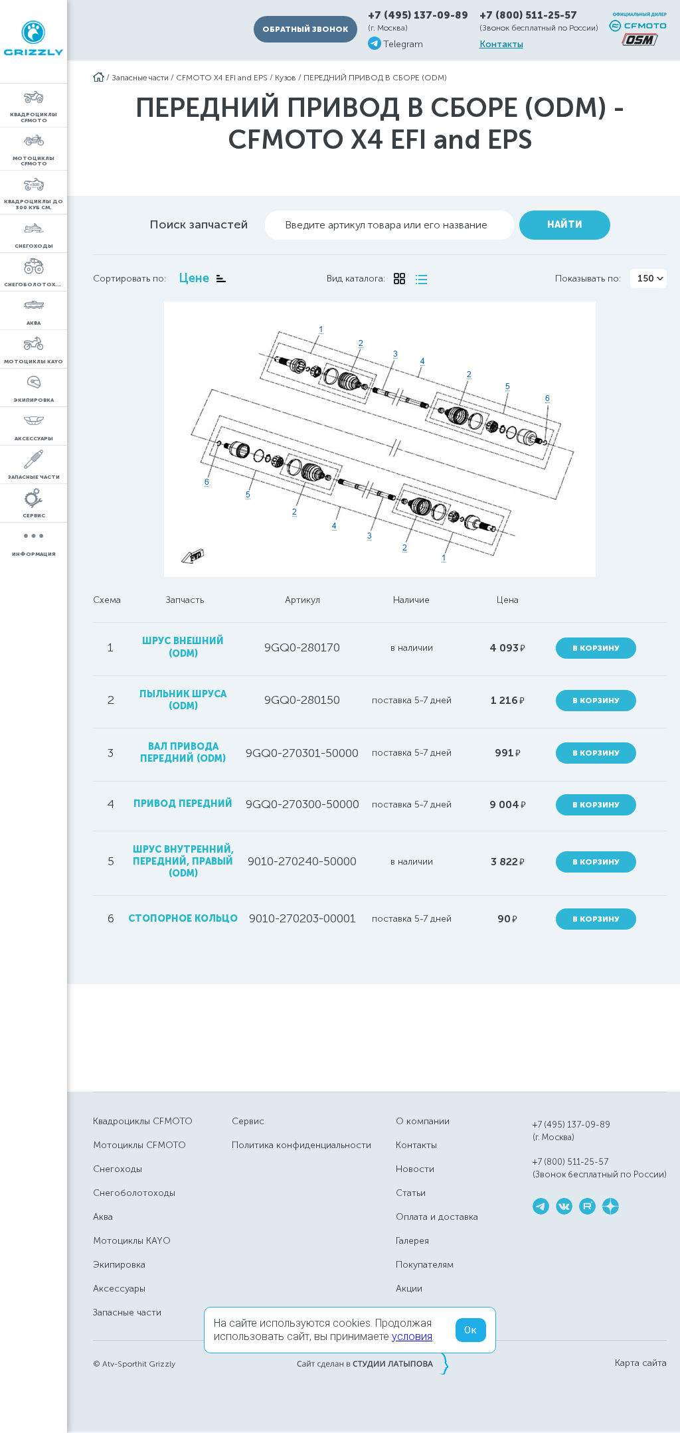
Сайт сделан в (372, 1363)
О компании (423, 1121)
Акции (409, 1288)
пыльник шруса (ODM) (182, 700)
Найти (564, 224)
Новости (415, 1169)
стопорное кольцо (183, 918)
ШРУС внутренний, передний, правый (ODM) (183, 861)
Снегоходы (117, 1169)
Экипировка (119, 1264)
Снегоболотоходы (134, 1193)
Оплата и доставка (437, 1216)
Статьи (411, 1193)
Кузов (285, 78)
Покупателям (425, 1264)
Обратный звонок (305, 29)
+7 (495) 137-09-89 (418, 16)
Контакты (501, 44)
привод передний (182, 803)
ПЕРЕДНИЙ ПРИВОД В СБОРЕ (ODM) (375, 78)
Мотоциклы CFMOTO (139, 1145)
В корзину (596, 648)
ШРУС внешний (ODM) (183, 647)
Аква (103, 1216)
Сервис (248, 1121)
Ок (470, 1330)
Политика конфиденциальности (301, 1145)
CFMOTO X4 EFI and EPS (222, 78)
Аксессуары (119, 1288)
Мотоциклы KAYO (132, 1240)
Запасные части (140, 78)
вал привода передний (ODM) (183, 752)
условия (412, 1336)
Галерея (412, 1240)
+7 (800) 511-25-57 (528, 15)
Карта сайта (641, 1363)
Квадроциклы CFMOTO (143, 1121)
